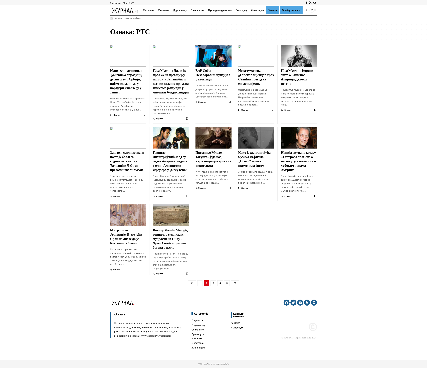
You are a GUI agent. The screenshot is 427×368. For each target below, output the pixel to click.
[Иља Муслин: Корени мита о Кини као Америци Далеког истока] (299, 56)
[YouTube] (314, 3)
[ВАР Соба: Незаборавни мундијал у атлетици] (213, 56)
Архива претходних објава (128, 18)
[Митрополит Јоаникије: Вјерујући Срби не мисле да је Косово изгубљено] (128, 215)
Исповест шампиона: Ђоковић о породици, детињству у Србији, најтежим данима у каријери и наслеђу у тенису (126, 81)
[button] (306, 10)
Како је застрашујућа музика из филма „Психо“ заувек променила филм (254, 159)
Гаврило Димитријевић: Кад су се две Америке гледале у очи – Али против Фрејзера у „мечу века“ (170, 161)
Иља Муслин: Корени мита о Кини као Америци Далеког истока (297, 77)
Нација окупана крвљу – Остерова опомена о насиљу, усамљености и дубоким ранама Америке (298, 161)
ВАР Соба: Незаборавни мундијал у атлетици (212, 75)
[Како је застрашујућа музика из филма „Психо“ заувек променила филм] (256, 138)
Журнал (116, 115)
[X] (310, 3)
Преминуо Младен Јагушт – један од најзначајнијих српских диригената (213, 159)
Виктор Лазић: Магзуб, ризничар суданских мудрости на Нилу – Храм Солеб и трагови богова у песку (170, 239)
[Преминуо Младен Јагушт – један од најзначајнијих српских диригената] (213, 138)
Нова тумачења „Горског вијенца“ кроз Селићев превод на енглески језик (256, 77)
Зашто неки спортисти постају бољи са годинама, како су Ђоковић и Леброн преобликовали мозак (127, 161)
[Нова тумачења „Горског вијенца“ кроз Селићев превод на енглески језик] (256, 56)
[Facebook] (306, 3)
